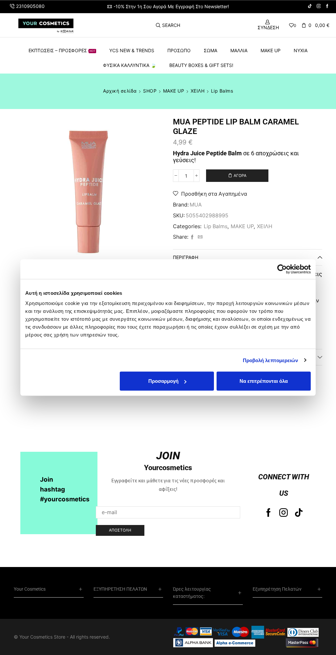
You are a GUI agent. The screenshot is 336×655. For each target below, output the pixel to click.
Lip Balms (222, 91)
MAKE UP (271, 50)
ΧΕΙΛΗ (198, 91)
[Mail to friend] (199, 237)
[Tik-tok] (298, 512)
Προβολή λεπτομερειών (270, 360)
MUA (196, 205)
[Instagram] (319, 6)
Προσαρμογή (163, 381)
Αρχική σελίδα (120, 91)
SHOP (150, 91)
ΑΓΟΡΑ (240, 175)
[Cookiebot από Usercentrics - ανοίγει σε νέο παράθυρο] (282, 269)
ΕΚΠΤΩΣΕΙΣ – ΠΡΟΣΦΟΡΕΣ (62, 50)
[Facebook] (327, 6)
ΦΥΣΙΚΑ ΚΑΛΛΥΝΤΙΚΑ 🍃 (129, 65)
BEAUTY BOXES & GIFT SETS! (201, 65)
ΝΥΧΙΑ (300, 50)
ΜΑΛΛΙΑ (238, 50)
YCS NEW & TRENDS (131, 50)
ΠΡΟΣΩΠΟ (179, 50)
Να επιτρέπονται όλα (264, 381)
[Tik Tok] (310, 6)
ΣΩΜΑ (210, 50)
